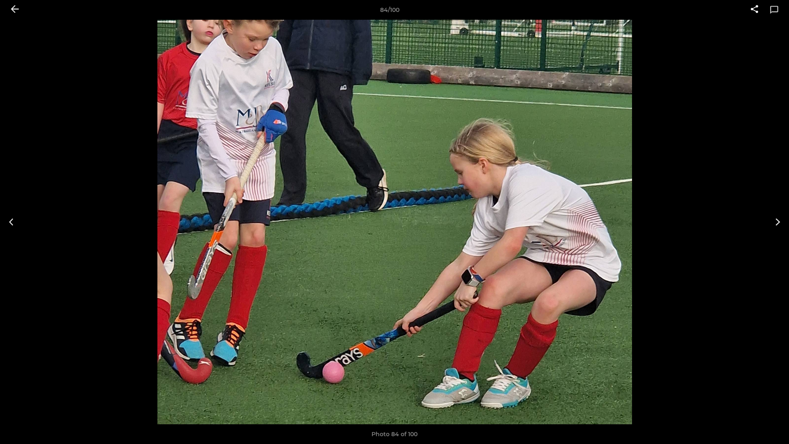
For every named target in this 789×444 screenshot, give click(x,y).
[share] (754, 10)
